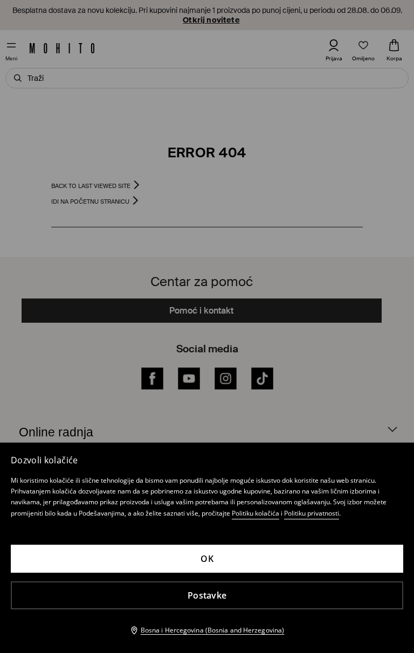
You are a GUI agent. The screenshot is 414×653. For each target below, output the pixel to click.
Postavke (207, 595)
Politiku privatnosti (311, 513)
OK (207, 559)
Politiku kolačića (255, 513)
